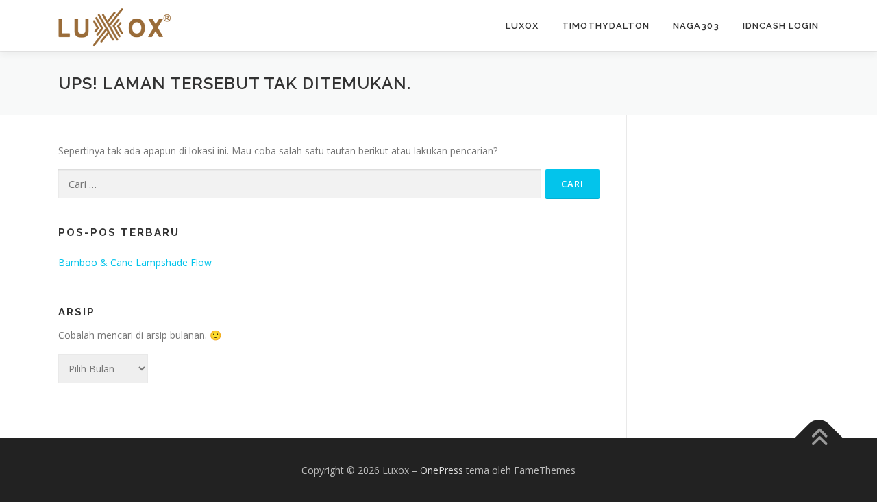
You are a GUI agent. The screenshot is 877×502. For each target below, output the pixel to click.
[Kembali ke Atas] (819, 438)
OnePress (441, 470)
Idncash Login (781, 26)
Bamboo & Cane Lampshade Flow (135, 262)
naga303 (696, 26)
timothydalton (606, 26)
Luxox (522, 26)
